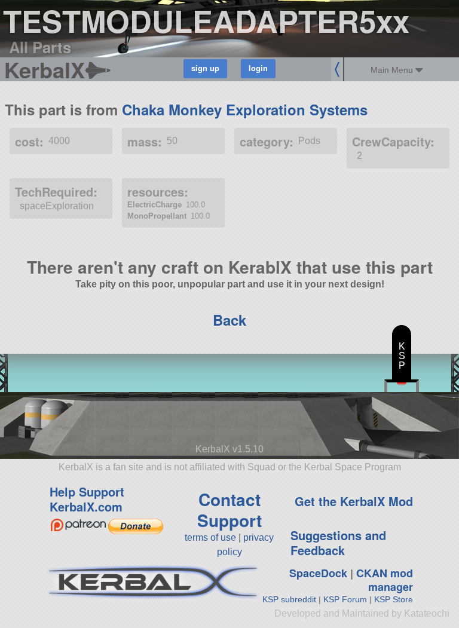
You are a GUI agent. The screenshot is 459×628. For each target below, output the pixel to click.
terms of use (210, 537)
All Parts (40, 47)
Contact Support (229, 509)
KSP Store (393, 599)
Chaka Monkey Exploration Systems (245, 109)
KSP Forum (345, 599)
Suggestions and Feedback (338, 542)
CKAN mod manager (384, 580)
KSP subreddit (289, 599)
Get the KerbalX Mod (354, 501)
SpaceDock (318, 573)
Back (229, 320)
